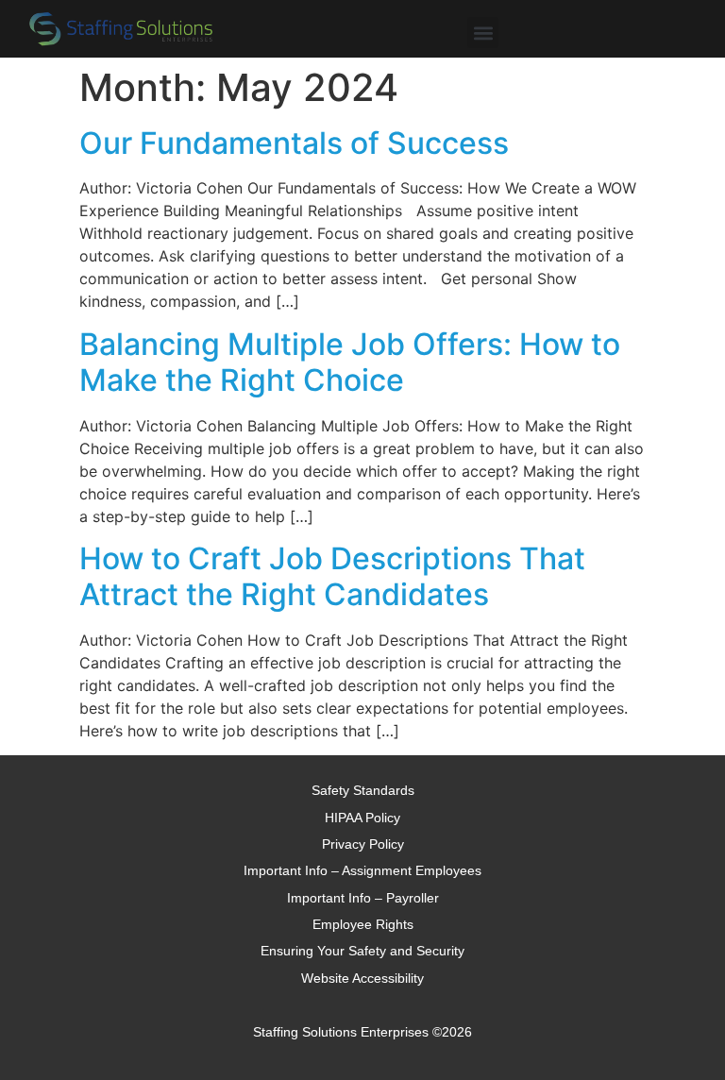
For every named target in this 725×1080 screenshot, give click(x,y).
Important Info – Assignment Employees (362, 870)
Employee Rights (362, 924)
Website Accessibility (362, 978)
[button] (482, 32)
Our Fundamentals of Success (294, 143)
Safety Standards (363, 790)
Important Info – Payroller (363, 897)
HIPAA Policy (362, 817)
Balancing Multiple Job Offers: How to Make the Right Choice (349, 362)
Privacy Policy (363, 844)
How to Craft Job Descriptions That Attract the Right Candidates (332, 576)
